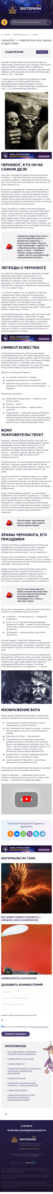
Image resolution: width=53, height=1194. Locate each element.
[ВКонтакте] (17, 834)
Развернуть (42, 52)
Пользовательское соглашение (29, 1148)
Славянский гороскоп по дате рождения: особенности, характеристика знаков (21, 1097)
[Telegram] (42, 834)
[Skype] (36, 834)
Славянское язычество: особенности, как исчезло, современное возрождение (24, 1070)
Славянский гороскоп (17, 1090)
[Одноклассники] (10, 834)
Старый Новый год (16, 1064)
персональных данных (39, 1027)
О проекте (26, 1126)
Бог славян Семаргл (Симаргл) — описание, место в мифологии (21, 918)
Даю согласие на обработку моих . (26, 1027)
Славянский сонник (16, 1078)
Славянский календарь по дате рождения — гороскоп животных (22, 1084)
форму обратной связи (12, 1186)
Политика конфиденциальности (26, 1130)
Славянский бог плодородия (18, 977)
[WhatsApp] (23, 834)
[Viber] (30, 834)
